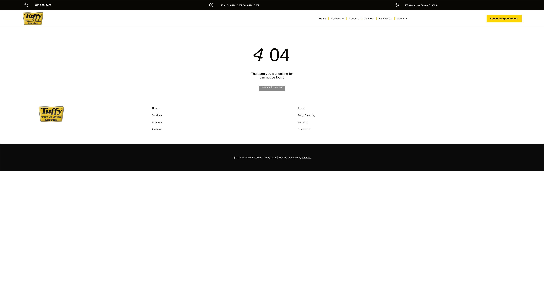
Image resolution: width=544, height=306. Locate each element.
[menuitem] (323, 18)
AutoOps (306, 157)
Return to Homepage (272, 87)
